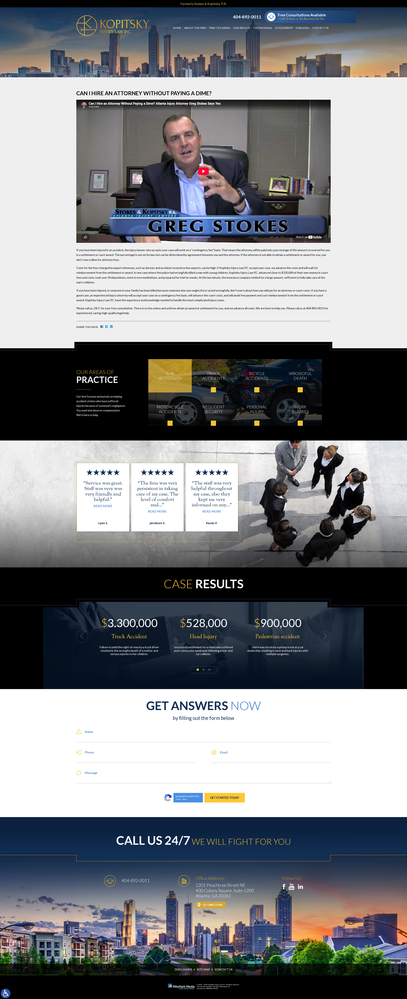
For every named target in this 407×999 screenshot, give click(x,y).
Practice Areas (219, 27)
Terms (184, 799)
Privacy (178, 799)
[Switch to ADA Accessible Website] (5, 993)
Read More (103, 511)
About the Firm (195, 27)
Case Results (241, 27)
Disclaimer (183, 969)
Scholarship (284, 27)
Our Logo (302, 27)
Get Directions (212, 904)
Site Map (203, 969)
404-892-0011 (247, 17)
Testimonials (262, 27)
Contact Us (320, 27)
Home (177, 27)
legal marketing (221, 986)
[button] (150, 542)
